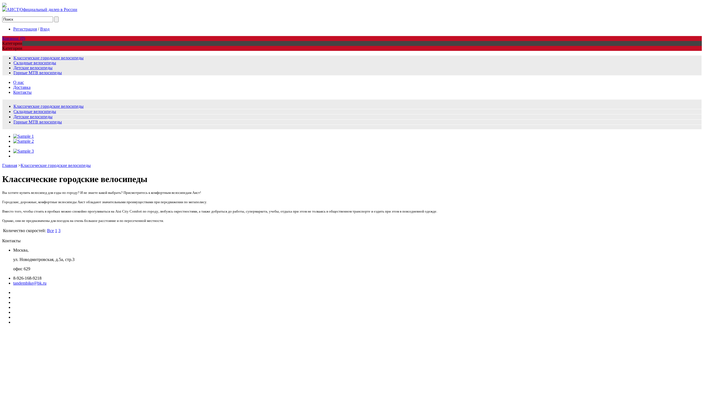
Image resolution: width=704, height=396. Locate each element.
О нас (18, 82)
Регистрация (25, 29)
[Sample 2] (23, 141)
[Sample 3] (23, 151)
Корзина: (13, 38)
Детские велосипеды (33, 67)
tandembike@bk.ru (29, 283)
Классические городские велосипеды (48, 58)
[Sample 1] (23, 136)
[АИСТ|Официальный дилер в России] (39, 9)
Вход (45, 29)
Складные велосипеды (34, 63)
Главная (9, 165)
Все (50, 230)
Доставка (22, 87)
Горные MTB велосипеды (37, 72)
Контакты (22, 92)
